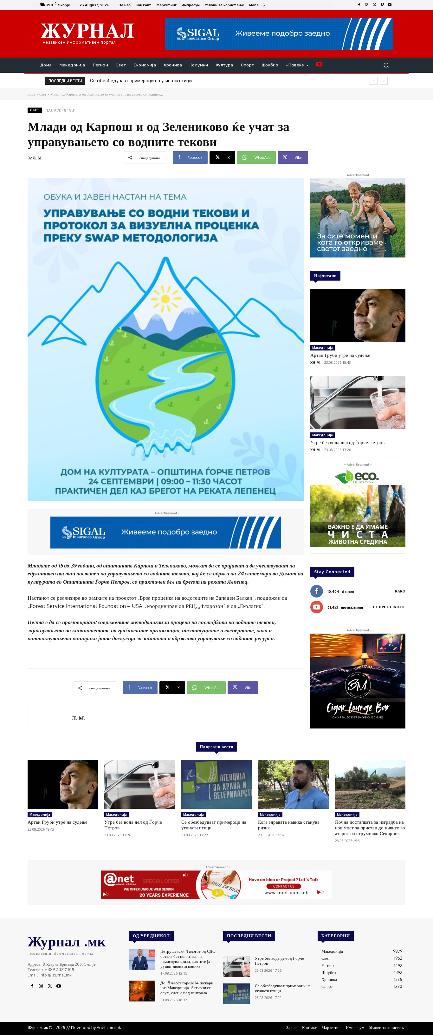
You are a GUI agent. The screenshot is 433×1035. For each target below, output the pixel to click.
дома (31, 94)
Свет (34, 110)
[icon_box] (257, 6)
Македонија (322, 347)
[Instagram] (367, 5)
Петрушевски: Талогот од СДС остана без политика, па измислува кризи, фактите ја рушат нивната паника (187, 959)
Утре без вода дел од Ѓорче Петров (347, 442)
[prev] (374, 81)
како (400, 591)
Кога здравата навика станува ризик (130, 81)
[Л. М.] (50, 718)
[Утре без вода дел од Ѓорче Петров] (357, 402)
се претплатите (389, 607)
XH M (315, 362)
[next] (384, 81)
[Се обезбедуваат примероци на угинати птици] (216, 784)
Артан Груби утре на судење (340, 355)
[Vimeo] (382, 5)
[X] (374, 5)
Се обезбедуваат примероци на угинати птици (213, 825)
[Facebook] (359, 5)
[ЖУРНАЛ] (87, 30)
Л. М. (37, 157)
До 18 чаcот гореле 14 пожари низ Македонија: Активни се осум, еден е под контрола (186, 987)
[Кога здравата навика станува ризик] (293, 784)
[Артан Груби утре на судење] (357, 315)
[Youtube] (389, 5)
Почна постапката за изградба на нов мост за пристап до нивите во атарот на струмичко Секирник (370, 827)
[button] (385, 65)
